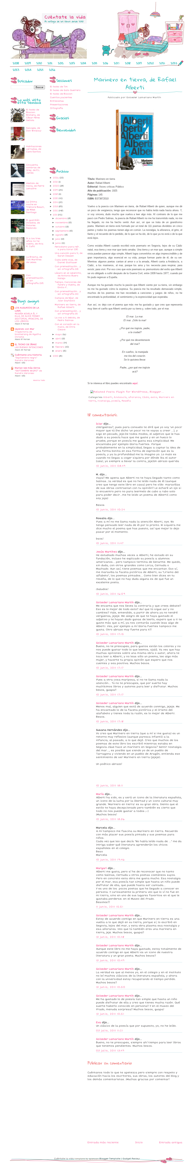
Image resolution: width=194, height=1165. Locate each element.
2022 (174, 63)
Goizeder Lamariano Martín (115, 602)
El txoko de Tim (59, 86)
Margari (101, 868)
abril (58, 338)
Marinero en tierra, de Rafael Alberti (68, 305)
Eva (98, 1022)
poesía (115, 401)
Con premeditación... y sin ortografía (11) (68, 312)
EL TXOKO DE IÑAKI (26, 344)
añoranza (134, 397)
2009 (28, 63)
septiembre (62, 231)
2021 (162, 63)
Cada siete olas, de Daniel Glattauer (66, 261)
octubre (60, 227)
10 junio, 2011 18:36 (110, 819)
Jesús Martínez (106, 551)
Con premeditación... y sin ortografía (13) (68, 267)
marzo (59, 343)
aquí (135, 383)
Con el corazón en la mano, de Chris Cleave (67, 327)
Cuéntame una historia (28, 355)
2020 (150, 63)
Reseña (126, 401)
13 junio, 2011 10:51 (110, 1013)
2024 (28, 69)
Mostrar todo (39, 380)
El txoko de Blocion (61, 94)
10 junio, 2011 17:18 (110, 721)
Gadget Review (131, 1158)
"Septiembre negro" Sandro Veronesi (26, 359)
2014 (83, 63)
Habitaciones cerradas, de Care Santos (33, 149)
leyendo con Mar (24, 329)
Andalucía (120, 397)
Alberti (107, 397)
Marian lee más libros (27, 368)
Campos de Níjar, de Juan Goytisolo (66, 299)
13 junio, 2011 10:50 (110, 987)
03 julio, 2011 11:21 (109, 1030)
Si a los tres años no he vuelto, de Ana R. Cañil (34, 242)
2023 (16, 69)
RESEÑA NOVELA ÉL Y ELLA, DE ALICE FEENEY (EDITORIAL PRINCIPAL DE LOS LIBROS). (29, 317)
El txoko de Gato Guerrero (65, 90)
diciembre (61, 218)
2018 (128, 63)
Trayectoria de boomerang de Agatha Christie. (28, 334)
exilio (154, 397)
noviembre (61, 222)
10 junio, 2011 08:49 (110, 465)
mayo (59, 334)
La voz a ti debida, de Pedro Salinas (67, 319)
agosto (59, 235)
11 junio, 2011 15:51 (109, 906)
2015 (94, 63)
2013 (72, 63)
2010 (39, 63)
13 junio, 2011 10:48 (110, 937)
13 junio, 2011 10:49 (110, 960)
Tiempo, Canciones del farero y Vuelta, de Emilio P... (68, 285)
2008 (16, 63)
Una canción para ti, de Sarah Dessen (68, 254)
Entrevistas (57, 101)
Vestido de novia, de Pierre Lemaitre (35, 186)
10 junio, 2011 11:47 (110, 543)
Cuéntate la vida (64, 1158)
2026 (52, 69)
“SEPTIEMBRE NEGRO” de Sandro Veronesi (28, 372)
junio (58, 243)
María (100, 794)
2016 (105, 63)
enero (59, 351)
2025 (40, 69)
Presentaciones (59, 104)
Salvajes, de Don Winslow (33, 129)
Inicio (139, 1142)
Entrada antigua (170, 1142)
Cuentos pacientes (61, 97)
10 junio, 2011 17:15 (110, 634)
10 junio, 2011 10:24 (110, 509)
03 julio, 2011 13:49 (110, 1050)
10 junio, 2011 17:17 (110, 667)
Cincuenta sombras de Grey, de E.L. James (33, 169)
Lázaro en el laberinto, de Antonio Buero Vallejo (68, 276)
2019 (139, 63)
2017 (116, 63)
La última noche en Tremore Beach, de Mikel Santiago (35, 207)
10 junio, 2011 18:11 (109, 785)
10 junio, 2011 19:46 (110, 859)
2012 (61, 63)
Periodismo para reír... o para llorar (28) (68, 248)
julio (58, 239)
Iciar (99, 423)
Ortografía (56, 108)
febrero (60, 347)
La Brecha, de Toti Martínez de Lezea (34, 260)
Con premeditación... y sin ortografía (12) (68, 292)
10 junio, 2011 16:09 (110, 593)
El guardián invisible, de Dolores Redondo (33, 224)
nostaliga (104, 401)
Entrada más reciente (103, 1142)
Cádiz (145, 397)
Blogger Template (109, 1158)
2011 (50, 63)
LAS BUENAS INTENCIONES (29, 347)
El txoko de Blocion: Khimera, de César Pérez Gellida (33, 115)
